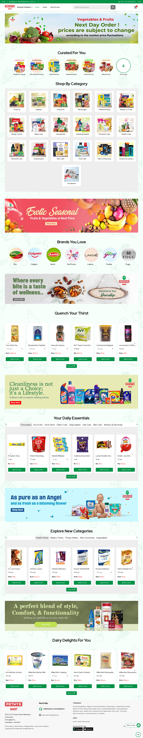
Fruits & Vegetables (79, 706)
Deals (45, 7)
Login (139, 2)
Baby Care (96, 709)
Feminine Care (77, 711)
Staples (89, 706)
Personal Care (97, 711)
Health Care (87, 711)
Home (37, 7)
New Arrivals (55, 7)
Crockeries (101, 713)
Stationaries (107, 711)
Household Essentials (108, 709)
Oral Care (123, 711)
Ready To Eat (88, 709)
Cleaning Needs (121, 709)
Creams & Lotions (90, 713)
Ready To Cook (77, 709)
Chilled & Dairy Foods (122, 706)
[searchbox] (94, 7)
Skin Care (115, 711)
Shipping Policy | (29, 726)
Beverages (110, 706)
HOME (3, 2)
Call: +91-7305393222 (128, 2)
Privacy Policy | (9, 726)
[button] (8, 343)
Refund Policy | (19, 726)
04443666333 (59, 709)
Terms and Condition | (42, 726)
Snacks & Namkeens (99, 706)
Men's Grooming (78, 713)
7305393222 (47, 709)
